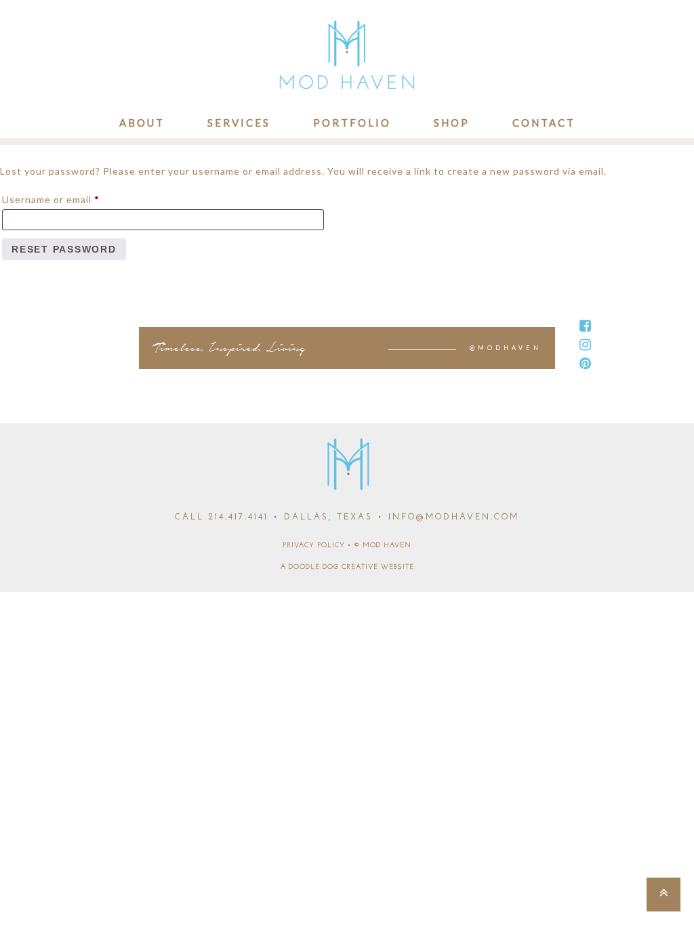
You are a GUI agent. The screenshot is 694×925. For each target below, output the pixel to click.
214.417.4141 (238, 517)
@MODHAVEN (506, 347)
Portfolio (352, 122)
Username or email (72, 199)
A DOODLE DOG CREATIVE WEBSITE (347, 567)
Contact (543, 122)
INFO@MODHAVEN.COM (453, 517)
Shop (452, 122)
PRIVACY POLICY (314, 545)
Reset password (64, 249)
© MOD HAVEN (382, 545)
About (142, 122)
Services (238, 122)
